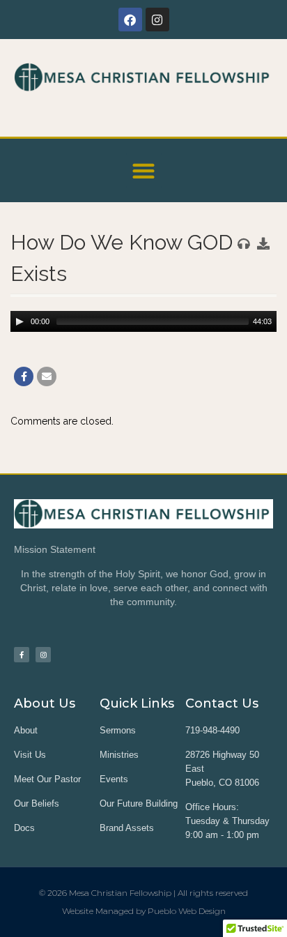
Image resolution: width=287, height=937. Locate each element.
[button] (144, 170)
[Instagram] (157, 19)
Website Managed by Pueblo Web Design (144, 911)
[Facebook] (130, 19)
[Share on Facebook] (23, 376)
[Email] (46, 376)
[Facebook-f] (21, 654)
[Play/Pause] (19, 321)
